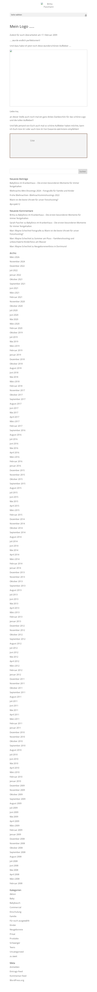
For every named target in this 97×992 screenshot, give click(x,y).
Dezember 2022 (17, 266)
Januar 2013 (15, 621)
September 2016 (17, 430)
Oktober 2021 (16, 279)
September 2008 (17, 852)
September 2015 (17, 483)
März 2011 (14, 719)
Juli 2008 (14, 861)
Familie (13, 916)
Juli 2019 (14, 337)
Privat (12, 934)
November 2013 (17, 577)
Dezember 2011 (17, 679)
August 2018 (15, 368)
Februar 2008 (16, 883)
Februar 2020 (16, 328)
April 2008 (14, 874)
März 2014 (14, 559)
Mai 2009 (14, 816)
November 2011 (17, 683)
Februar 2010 (16, 776)
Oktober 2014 (16, 528)
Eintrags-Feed (16, 971)
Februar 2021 (16, 297)
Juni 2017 (14, 408)
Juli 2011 (14, 701)
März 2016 (14, 457)
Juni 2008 (14, 865)
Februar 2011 (16, 723)
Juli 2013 (14, 594)
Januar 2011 (15, 727)
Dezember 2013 (17, 572)
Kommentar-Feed (18, 975)
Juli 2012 (14, 648)
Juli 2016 (14, 439)
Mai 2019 (14, 341)
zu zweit (13, 956)
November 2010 (17, 736)
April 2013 (14, 608)
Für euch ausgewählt (19, 920)
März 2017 (14, 421)
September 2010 (17, 745)
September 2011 (17, 692)
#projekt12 (15, 204)
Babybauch (15, 903)
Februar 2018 (16, 386)
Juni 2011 (14, 705)
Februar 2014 (16, 563)
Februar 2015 (16, 514)
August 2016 (15, 434)
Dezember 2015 (17, 470)
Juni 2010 (14, 759)
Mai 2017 (14, 412)
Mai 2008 (14, 870)
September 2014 (17, 532)
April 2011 (14, 714)
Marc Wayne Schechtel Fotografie (25, 230)
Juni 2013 (14, 599)
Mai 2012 (14, 656)
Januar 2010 (15, 781)
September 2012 (17, 639)
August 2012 (15, 643)
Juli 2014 (14, 541)
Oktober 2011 (16, 688)
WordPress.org (17, 980)
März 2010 (14, 772)
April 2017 (14, 417)
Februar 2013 (16, 616)
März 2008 (14, 878)
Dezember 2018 (17, 359)
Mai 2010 (14, 763)
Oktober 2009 (16, 794)
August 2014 (15, 537)
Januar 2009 (15, 834)
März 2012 (14, 665)
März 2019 (14, 346)
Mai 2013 (14, 603)
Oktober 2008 (16, 847)
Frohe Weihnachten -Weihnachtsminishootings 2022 (34, 195)
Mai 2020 (14, 319)
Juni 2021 (14, 288)
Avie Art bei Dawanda (46, 129)
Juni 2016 (14, 443)
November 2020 (17, 301)
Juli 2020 (14, 310)
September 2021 (17, 283)
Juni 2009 (14, 812)
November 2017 (17, 390)
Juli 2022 (14, 270)
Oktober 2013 (16, 581)
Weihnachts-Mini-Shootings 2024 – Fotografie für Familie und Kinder (42, 190)
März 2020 (14, 323)
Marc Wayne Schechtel (20, 238)
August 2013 (15, 590)
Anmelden (14, 967)
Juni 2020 (14, 315)
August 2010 (15, 750)
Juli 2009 (14, 807)
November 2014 (17, 523)
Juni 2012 (14, 652)
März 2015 (14, 510)
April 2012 (14, 661)
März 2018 (14, 381)
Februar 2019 (16, 350)
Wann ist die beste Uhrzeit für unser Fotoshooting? (34, 199)
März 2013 (14, 612)
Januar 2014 (15, 568)
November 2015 (17, 474)
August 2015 (15, 488)
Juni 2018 (14, 372)
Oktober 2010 (16, 741)
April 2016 (14, 452)
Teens (12, 947)
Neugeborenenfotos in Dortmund (50, 246)
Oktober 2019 (16, 332)
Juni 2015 (14, 497)
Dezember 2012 (17, 625)
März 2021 (14, 292)
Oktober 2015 (16, 479)
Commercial (15, 907)
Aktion (13, 894)
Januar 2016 (15, 465)
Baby (12, 898)
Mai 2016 (14, 448)
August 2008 (15, 856)
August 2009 (15, 803)
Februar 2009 (16, 830)
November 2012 (17, 630)
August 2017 (15, 403)
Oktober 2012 (16, 634)
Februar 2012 (16, 670)
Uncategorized (17, 951)
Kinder (13, 925)
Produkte (14, 938)
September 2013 (17, 585)
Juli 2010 (14, 754)
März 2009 (14, 825)
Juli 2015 (14, 492)
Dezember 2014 (17, 519)
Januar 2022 (15, 275)
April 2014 (14, 554)
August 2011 (15, 696)
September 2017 (17, 399)
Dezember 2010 (17, 732)
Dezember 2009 (17, 785)
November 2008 (17, 843)
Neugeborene (16, 929)
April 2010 (14, 767)
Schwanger (15, 943)
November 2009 (17, 790)
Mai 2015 (14, 501)
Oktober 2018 (16, 363)
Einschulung (15, 912)
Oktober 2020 (16, 306)
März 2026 (14, 257)
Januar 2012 (15, 674)
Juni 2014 (14, 545)
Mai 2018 (14, 377)
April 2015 (14, 505)
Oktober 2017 (16, 394)
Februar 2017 (16, 426)
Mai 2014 (14, 550)
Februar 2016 (16, 461)
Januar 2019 (15, 354)
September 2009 (17, 799)
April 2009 (14, 821)
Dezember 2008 (17, 838)
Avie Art (22, 129)
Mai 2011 (14, 710)
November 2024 (17, 261)
